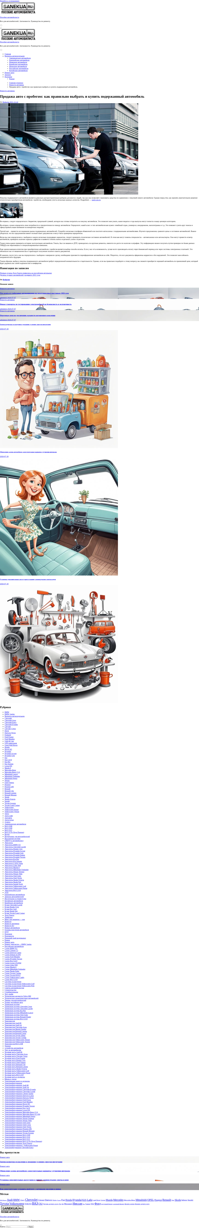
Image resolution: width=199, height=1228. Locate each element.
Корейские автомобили (18, 64)
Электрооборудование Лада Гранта (18, 1143)
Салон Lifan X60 (11, 965)
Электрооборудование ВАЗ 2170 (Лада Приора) (23, 1141)
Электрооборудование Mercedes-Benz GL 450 (22, 1114)
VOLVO (28, 1204)
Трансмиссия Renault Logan (15, 1033)
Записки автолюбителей (14, 897)
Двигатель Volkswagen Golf (15, 886)
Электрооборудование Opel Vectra (18, 1127)
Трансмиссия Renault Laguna (16, 1031)
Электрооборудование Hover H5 (17, 1104)
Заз (60, 1204)
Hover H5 (8, 749)
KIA (84, 1200)
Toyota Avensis (10, 803)
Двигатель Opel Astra (13, 876)
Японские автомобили (18, 66)
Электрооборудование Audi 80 (17, 1085)
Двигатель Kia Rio (12, 859)
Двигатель (9, 843)
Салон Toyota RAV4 (12, 975)
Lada (89, 1199)
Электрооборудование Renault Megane (20, 1131)
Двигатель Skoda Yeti (13, 882)
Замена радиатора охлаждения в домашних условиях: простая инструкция (25, 324)
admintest (3, 298)
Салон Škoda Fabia (12, 971)
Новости (8, 921)
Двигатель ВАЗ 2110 (13, 890)
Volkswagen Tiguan (12, 812)
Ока (84, 1204)
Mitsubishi (141, 1199)
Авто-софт (9, 816)
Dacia (7, 731)
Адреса (7, 822)
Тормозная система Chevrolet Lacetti (19, 1009)
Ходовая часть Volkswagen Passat (17, 1073)
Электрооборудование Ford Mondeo (19, 1102)
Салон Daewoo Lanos (13, 953)
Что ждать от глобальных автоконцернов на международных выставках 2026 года (34, 293)
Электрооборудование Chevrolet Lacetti (20, 1092)
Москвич (68, 1204)
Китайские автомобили (18, 71)
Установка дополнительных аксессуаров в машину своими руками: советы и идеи (28, 579)
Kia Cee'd (8, 760)
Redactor (6, 102)
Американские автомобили (20, 58)
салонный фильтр (118, 1204)
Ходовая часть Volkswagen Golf (17, 1071)
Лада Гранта (9, 915)
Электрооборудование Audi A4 (17, 1087)
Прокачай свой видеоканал (15, 938)
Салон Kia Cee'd (11, 961)
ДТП (6, 892)
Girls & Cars (9, 741)
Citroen (41, 1200)
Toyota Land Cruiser (12, 805)
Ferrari (59, 1200)
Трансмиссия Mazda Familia (15, 1029)
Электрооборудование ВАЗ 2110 (17, 1137)
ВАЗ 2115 (8, 830)
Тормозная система (12, 1004)
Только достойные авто (14, 1002)
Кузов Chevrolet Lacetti (13, 905)
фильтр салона (130, 1204)
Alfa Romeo (3, 1200)
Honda (7, 747)
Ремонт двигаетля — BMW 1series (18, 944)
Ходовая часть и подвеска (15, 1077)
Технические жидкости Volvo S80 (18, 996)
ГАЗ (40, 1203)
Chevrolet (8, 718)
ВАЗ (35, 1203)
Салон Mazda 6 (10, 967)
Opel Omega (9, 783)
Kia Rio (7, 762)
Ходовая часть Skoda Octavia (16, 1069)
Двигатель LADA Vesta (14, 863)
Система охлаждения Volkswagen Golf (19, 984)
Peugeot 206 (9, 787)
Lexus (103, 1200)
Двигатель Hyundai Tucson (15, 857)
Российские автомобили (18, 68)
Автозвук (8, 818)
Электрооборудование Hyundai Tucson (20, 1106)
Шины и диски (10, 1079)
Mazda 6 (8, 768)
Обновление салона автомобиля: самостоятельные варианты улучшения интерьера (28, 452)
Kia (6, 758)
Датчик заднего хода (51, 1204)
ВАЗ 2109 (8, 828)
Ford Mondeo (10, 739)
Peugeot (7, 785)
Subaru (184, 1200)
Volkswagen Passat (12, 810)
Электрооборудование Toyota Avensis (19, 1133)
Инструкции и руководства (15, 899)
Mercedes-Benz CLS (12, 772)
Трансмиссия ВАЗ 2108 (14, 1044)
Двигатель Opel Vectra (13, 878)
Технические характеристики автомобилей (21, 998)
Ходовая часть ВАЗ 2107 (14, 1075)
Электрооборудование (13, 1083)
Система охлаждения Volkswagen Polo (19, 986)
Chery (22, 1200)
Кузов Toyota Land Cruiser (15, 913)
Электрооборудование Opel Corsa (18, 1125)
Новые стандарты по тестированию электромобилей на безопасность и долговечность (36, 304)
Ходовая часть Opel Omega (15, 1062)
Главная (8, 54)
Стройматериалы (11, 992)
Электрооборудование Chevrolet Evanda (20, 1089)
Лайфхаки (9, 917)
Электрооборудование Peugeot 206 (18, 1129)
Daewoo (48, 1200)
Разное (12, 79)
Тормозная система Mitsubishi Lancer (19, 1013)
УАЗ (92, 1204)
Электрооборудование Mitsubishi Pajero (20, 1116)
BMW (7, 712)
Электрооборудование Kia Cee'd (17, 1108)
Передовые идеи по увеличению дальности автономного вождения (27, 315)
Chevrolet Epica (10, 722)
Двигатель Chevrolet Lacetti (15, 847)
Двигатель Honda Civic (14, 849)
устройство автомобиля (14, 1048)
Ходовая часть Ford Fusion (15, 1058)
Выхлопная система (12, 839)
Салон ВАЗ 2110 (11, 980)
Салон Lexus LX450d (13, 963)
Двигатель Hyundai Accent (15, 851)
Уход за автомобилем (13, 1050)
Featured (8, 735)
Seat (173, 1200)
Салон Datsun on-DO (13, 955)
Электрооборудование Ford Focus (18, 1100)
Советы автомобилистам (14, 988)
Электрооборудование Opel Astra (17, 1123)
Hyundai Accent (10, 754)
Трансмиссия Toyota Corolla (15, 1038)
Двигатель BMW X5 (13, 845)
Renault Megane (11, 795)
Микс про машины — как (15, 919)
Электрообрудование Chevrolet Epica (19, 1148)
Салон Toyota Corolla (13, 973)
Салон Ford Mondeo (12, 957)
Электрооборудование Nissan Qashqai (19, 1118)
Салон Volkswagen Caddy (14, 977)
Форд (98, 1203)
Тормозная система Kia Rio (15, 1011)
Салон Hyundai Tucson (13, 959)
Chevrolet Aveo (10, 720)
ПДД (7, 932)
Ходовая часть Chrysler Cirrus (16, 1056)
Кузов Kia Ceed (11, 909)
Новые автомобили (12, 928)
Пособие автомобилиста (9, 17)
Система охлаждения (13, 982)
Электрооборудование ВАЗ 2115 (17, 1139)
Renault (7, 789)
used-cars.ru (96, 200)
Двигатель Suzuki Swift (14, 884)
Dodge (55, 1200)
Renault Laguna (10, 793)
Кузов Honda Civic (12, 907)
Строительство (10, 990)
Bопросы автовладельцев (15, 56)
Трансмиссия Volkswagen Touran (17, 1042)
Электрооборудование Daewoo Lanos (19, 1096)
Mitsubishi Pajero (11, 778)
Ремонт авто (9, 73)
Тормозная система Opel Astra (16, 1015)
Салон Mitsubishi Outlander (15, 969)
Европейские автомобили (19, 60)
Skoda (7, 797)
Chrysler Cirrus (10, 729)
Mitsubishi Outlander (12, 776)
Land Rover (96, 1200)
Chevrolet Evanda (11, 725)
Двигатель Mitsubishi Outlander (17, 870)
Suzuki (7, 801)
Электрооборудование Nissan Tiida (18, 1121)
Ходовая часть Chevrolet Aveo (16, 1054)
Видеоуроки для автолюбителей (17, 836)
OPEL (150, 1199)
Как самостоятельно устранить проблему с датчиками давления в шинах (30, 1189)
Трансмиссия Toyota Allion (15, 1036)
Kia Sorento (9, 764)
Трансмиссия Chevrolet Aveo (16, 1027)
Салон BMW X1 (11, 948)
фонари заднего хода (142, 1204)
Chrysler (8, 727)
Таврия (87, 1204)
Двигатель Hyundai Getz (14, 853)
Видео (7, 834)
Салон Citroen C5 (11, 951)
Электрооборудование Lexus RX (17, 1110)
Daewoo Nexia (10, 733)
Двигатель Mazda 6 (12, 868)
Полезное (8, 77)
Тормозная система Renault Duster (18, 1017)
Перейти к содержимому (9, 1)
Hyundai (8, 751)
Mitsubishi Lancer (11, 774)
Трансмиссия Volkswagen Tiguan (17, 1040)
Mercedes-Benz (10, 770)
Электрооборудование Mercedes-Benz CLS (21, 1112)
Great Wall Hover (11, 745)
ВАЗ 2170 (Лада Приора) (14, 832)
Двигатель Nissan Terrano (14, 872)
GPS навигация (11, 743)
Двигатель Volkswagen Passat (16, 888)
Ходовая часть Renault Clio (15, 1065)
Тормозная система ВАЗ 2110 (16, 1019)
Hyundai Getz (10, 756)
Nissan (7, 780)
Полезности (9, 936)
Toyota (4, 1203)
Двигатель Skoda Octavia (14, 880)
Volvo (7, 814)
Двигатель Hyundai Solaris (15, 855)
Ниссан (77, 1203)
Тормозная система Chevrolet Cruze (18, 1007)
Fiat (63, 1200)
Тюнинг (8, 75)
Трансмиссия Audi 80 (13, 1023)
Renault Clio (9, 791)
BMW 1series (10, 714)
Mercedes (118, 1199)
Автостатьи (9, 820)
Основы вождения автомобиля (17, 930)
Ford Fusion (9, 737)
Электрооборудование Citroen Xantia (19, 1094)
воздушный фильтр (107, 1204)
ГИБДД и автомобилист (14, 841)
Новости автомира (7, 91)
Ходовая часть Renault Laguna (16, 1067)
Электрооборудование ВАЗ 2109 (17, 1135)
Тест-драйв (9, 994)
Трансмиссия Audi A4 (13, 1025)
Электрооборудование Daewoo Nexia (19, 1098)
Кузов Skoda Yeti (11, 911)
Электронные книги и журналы (17, 1081)
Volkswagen (9, 807)
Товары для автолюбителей (15, 1000)
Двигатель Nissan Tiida (13, 874)
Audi (10, 1199)
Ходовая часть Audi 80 (13, 1052)
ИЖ (63, 1204)
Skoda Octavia (10, 799)
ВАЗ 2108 (8, 826)
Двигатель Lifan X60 (13, 866)
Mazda (109, 1199)
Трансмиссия (10, 1021)
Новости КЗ (9, 926)
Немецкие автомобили (18, 62)
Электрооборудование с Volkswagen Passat (21, 1145)
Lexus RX (8, 766)
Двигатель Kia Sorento (13, 861)
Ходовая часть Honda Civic (15, 1060)
